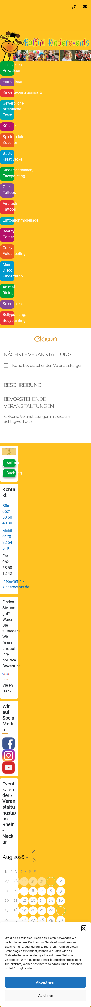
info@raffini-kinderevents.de (86, 7)
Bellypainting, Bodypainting (8, 317)
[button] (83, 928)
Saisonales (8, 303)
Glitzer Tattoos (8, 189)
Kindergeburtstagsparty (8, 92)
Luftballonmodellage (8, 220)
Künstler (8, 125)
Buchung (11, 473)
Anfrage (11, 463)
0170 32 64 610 (75, 7)
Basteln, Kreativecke (8, 156)
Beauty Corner (8, 234)
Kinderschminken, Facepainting (8, 173)
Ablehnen (45, 995)
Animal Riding (8, 290)
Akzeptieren (45, 982)
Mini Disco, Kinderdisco (8, 270)
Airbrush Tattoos (8, 206)
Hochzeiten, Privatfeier (8, 67)
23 (60, 910)
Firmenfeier (8, 81)
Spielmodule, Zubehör (8, 139)
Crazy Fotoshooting (8, 251)
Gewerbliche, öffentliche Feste (8, 109)
